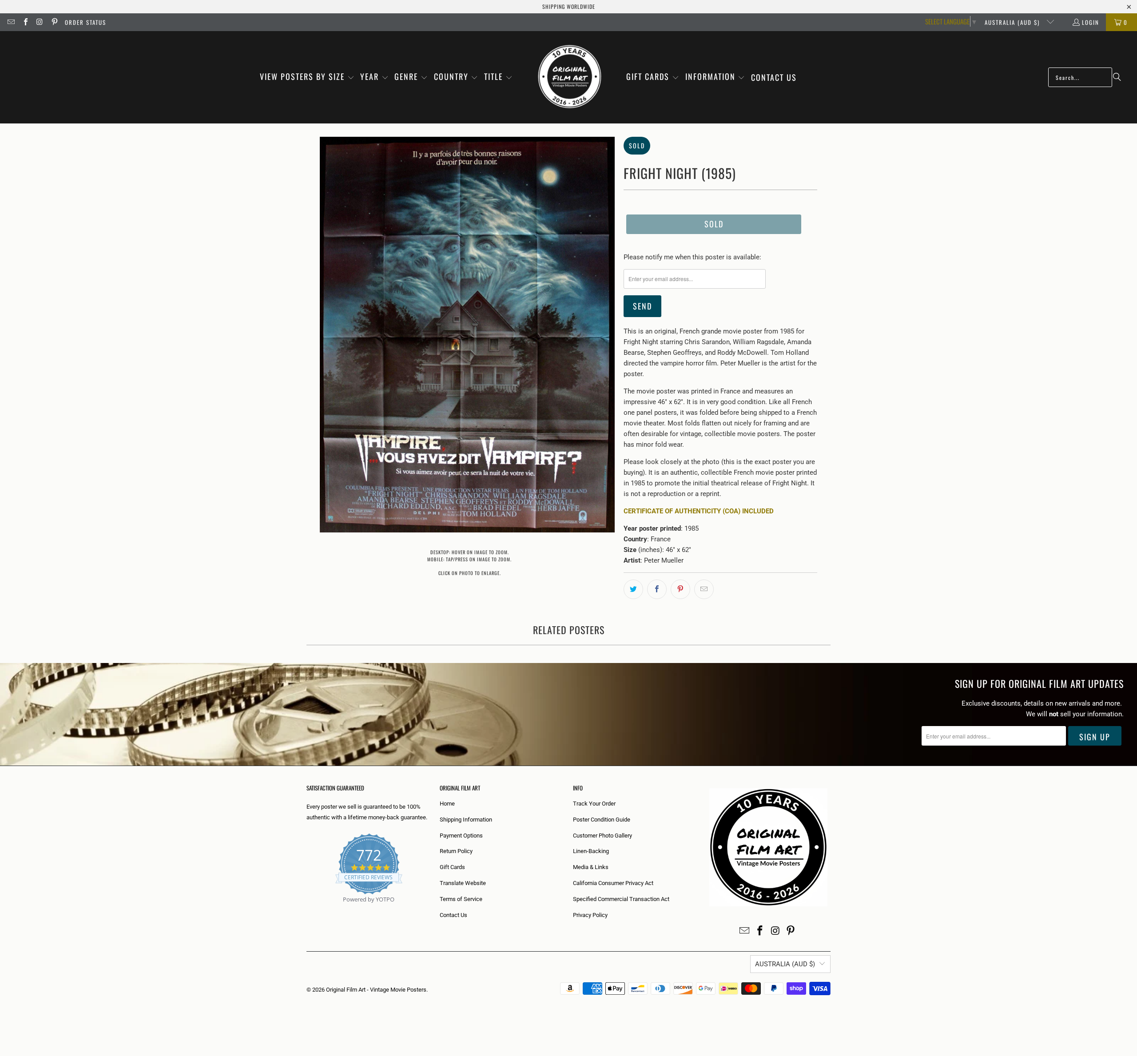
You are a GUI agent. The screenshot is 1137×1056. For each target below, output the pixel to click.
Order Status (85, 22)
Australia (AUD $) (1013, 22)
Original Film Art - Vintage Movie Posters (376, 989)
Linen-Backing (591, 851)
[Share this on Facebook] (657, 589)
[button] (307, 77)
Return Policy (456, 851)
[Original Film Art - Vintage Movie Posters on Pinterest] (54, 22)
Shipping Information (466, 819)
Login (1090, 22)
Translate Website (463, 883)
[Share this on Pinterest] (680, 589)
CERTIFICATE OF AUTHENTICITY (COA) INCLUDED (699, 511)
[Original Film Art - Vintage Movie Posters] (570, 77)
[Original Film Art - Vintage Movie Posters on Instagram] (40, 22)
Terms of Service (461, 899)
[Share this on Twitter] (633, 589)
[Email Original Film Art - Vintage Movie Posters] (11, 22)
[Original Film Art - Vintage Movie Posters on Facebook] (25, 22)
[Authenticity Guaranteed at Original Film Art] (307, 909)
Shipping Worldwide (568, 6)
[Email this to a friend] (704, 589)
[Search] (1117, 77)
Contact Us (453, 915)
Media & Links (590, 867)
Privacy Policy (590, 915)
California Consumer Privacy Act (613, 883)
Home (447, 803)
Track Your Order (594, 803)
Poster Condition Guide (601, 819)
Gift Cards (452, 867)
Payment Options (461, 835)
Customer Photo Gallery (602, 835)
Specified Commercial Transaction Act (621, 899)
